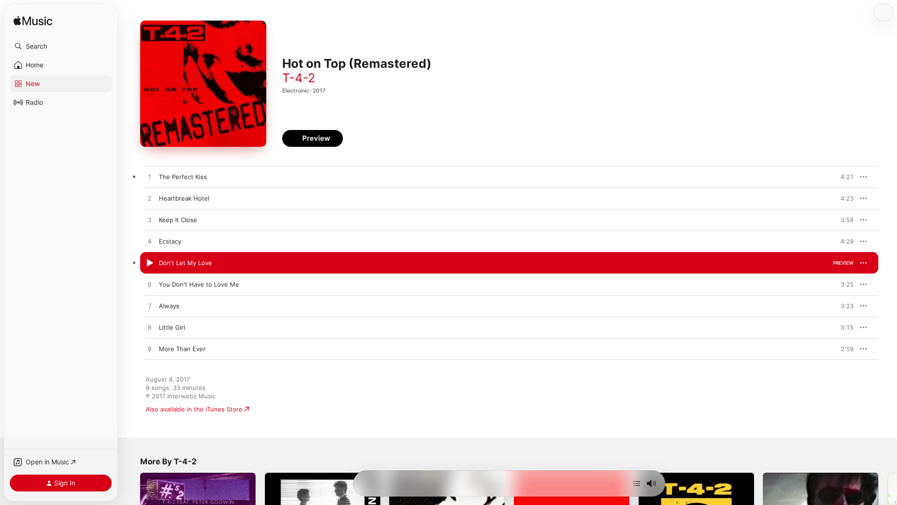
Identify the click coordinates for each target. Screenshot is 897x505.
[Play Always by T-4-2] (149, 306)
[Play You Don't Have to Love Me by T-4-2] (149, 285)
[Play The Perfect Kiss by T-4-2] (149, 177)
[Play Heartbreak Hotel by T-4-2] (149, 199)
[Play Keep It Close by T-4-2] (149, 220)
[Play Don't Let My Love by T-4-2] (149, 263)
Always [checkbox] (169, 306)
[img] (33, 21)
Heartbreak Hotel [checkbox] (184, 198)
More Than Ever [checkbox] (182, 349)
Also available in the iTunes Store (194, 409)
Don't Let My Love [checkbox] (185, 263)
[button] (60, 46)
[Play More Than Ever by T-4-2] (149, 349)
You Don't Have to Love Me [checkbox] (199, 284)
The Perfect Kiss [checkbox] (183, 176)
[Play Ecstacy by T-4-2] (149, 242)
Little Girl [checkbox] (172, 327)
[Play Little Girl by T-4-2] (149, 328)
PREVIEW (843, 177)
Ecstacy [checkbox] (170, 241)
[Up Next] (636, 483)
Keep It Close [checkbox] (178, 220)
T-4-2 (298, 78)
